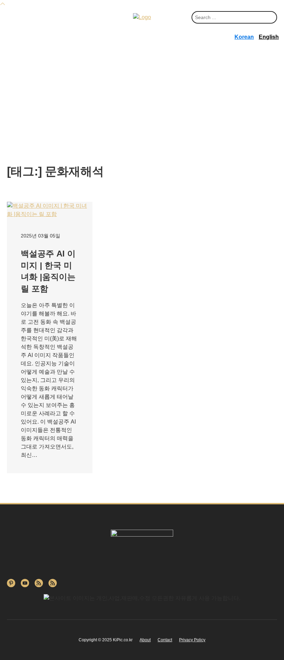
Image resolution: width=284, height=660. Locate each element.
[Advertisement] (142, 108)
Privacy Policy (192, 639)
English (269, 37)
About (145, 639)
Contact (165, 639)
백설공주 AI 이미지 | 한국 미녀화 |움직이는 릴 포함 (48, 271)
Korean (244, 37)
